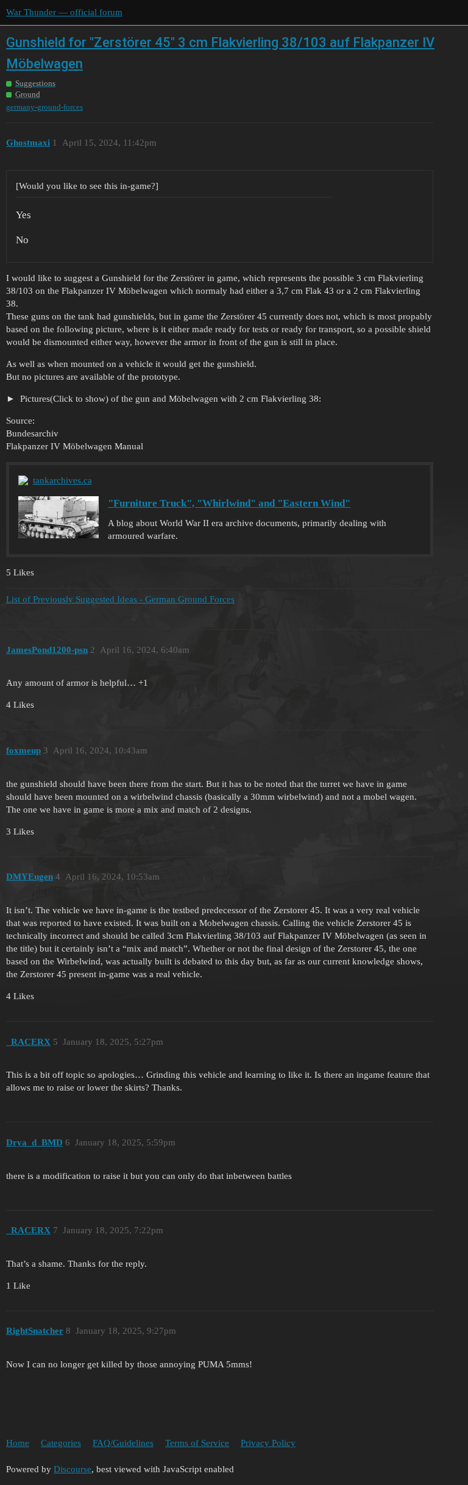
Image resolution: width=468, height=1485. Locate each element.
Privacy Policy (268, 1443)
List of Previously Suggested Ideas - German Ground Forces (120, 599)
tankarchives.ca (62, 480)
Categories (61, 1443)
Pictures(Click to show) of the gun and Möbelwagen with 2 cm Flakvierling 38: (169, 399)
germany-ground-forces (44, 107)
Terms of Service (197, 1443)
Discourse (72, 1469)
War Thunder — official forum (64, 12)
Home (17, 1443)
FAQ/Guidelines (123, 1443)
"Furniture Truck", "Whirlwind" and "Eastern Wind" (229, 503)
